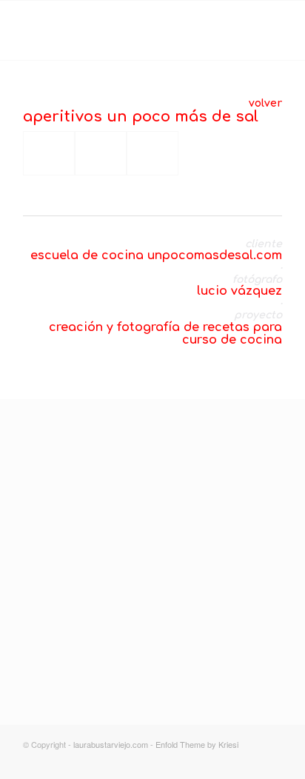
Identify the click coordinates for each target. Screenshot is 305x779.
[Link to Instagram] (226, 760)
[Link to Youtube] (271, 760)
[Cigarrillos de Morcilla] (101, 153)
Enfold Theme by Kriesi (196, 744)
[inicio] (134, 599)
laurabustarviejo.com (110, 744)
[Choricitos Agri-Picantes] (152, 153)
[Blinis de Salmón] (49, 153)
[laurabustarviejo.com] (126, 30)
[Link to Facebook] (249, 760)
